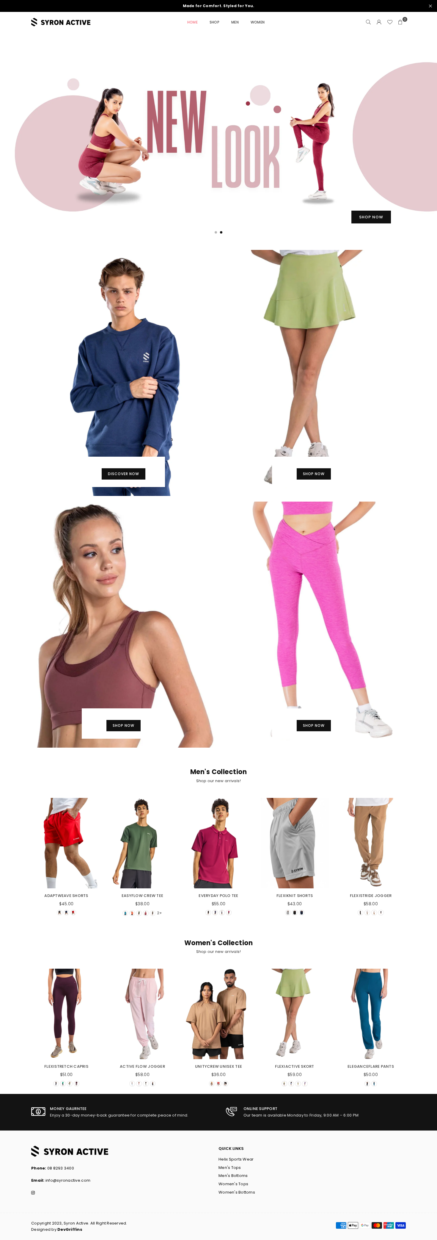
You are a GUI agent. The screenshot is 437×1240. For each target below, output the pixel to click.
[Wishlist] (389, 22)
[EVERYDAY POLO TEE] (218, 843)
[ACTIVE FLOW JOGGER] (142, 1014)
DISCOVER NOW (123, 473)
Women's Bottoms (236, 1192)
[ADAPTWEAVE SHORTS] (66, 843)
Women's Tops (233, 1184)
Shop (214, 22)
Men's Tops (229, 1167)
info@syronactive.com (67, 1180)
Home (192, 22)
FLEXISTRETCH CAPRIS (66, 1066)
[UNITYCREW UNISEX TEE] (218, 1014)
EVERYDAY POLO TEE (218, 895)
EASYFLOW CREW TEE (142, 895)
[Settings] (379, 22)
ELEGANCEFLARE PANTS (371, 1066)
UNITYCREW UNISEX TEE (218, 1066)
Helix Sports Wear (236, 1159)
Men (235, 22)
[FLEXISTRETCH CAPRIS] (66, 1014)
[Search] (368, 22)
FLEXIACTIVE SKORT (294, 1066)
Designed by (56, 1229)
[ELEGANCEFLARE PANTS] (370, 1014)
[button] (400, 22)
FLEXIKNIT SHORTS (294, 895)
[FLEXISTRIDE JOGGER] (370, 843)
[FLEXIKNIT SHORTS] (294, 843)
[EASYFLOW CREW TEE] (142, 843)
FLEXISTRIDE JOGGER (371, 895)
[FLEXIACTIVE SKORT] (294, 1014)
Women (258, 22)
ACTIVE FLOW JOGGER (142, 1066)
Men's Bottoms (233, 1175)
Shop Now (314, 473)
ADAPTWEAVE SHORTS (66, 895)
